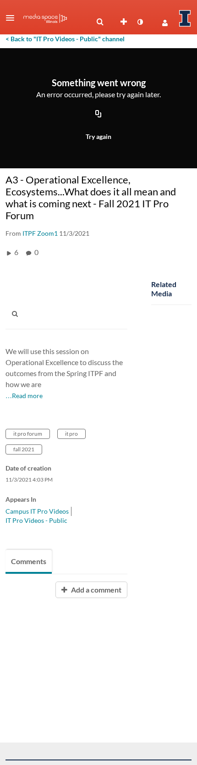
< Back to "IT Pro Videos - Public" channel (65, 39)
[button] (12, 17)
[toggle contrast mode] (139, 22)
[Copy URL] (98, 114)
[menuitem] (99, 22)
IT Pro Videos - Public (36, 520)
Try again (98, 136)
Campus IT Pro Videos (37, 511)
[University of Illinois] (185, 18)
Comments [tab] (28, 561)
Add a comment (95, 589)
